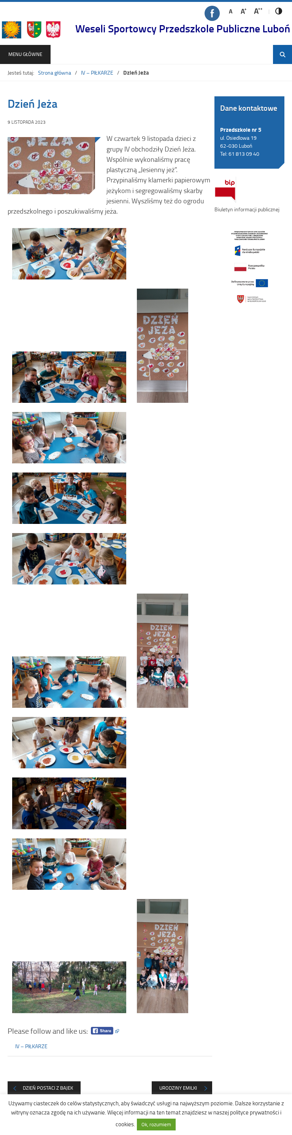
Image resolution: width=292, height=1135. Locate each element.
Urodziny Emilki (178, 1087)
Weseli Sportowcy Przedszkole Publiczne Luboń (182, 28)
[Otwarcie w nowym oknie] (249, 267)
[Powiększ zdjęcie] (51, 165)
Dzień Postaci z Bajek (48, 1087)
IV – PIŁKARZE (97, 72)
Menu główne (25, 54)
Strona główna (54, 72)
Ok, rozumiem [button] (156, 1124)
